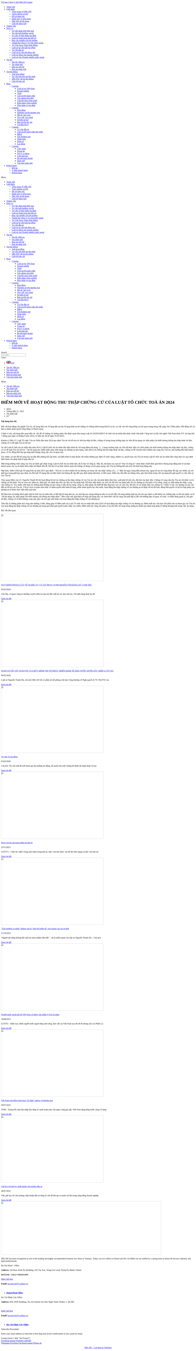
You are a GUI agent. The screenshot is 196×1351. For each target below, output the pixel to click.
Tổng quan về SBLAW (21, 11)
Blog (8, 84)
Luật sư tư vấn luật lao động (23, 48)
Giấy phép (21, 149)
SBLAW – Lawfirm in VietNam (98, 1347)
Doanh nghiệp (23, 91)
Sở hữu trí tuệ (23, 120)
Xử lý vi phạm (23, 153)
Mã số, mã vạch (23, 115)
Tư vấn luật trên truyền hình (23, 76)
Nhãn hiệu (21, 139)
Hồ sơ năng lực (18, 16)
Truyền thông (12, 72)
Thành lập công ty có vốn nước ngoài (27, 43)
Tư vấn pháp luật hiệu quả (23, 31)
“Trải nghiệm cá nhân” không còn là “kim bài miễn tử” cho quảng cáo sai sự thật (35, 928)
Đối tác (15, 168)
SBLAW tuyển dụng (20, 21)
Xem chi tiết (6, 598)
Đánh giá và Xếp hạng (21, 19)
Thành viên (11, 26)
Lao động (21, 144)
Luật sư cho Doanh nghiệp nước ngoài (28, 57)
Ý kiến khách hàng (20, 170)
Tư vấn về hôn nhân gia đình (24, 35)
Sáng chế (21, 161)
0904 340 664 (7, 1279)
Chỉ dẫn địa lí (22, 124)
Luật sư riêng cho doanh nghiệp (25, 55)
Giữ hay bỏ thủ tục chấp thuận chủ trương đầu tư (21, 1186)
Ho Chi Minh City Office (17, 1324)
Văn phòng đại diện (25, 98)
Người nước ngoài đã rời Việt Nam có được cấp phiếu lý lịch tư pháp (30, 1014)
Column (15, 86)
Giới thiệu (10, 9)
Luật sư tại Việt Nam (26, 88)
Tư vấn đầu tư (18, 50)
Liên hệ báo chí (18, 81)
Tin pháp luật (17, 64)
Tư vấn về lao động (9, 757)
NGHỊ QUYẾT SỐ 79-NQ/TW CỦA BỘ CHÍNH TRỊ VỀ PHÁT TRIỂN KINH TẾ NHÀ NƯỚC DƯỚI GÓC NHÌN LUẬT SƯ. (57, 671)
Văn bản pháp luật (25, 163)
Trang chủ (10, 7)
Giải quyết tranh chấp (26, 96)
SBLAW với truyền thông (23, 79)
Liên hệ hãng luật (19, 23)
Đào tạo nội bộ (18, 67)
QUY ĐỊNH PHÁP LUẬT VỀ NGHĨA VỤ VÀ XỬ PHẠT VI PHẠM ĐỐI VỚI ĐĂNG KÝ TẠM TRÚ (46, 585)
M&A (19, 134)
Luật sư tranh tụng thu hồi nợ (24, 38)
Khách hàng (11, 165)
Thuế (19, 93)
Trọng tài (21, 151)
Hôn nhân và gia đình (26, 105)
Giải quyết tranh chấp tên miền (30, 132)
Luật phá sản (22, 156)
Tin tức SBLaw (18, 62)
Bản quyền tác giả (24, 122)
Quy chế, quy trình (25, 117)
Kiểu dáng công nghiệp (27, 103)
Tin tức (9, 60)
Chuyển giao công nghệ (27, 100)
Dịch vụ (9, 28)
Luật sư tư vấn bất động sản (23, 52)
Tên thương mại (24, 137)
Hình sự (20, 141)
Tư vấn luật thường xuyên (23, 33)
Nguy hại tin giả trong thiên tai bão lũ (17, 843)
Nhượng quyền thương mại (28, 112)
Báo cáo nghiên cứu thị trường (24, 40)
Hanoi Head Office (14, 1293)
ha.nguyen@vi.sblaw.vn (18, 1284)
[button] (98, 177)
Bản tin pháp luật (19, 69)
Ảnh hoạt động (18, 74)
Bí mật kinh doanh (25, 158)
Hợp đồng (21, 110)
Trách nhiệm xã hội (20, 14)
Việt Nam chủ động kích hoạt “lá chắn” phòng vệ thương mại (27, 1100)
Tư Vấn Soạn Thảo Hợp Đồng (25, 45)
